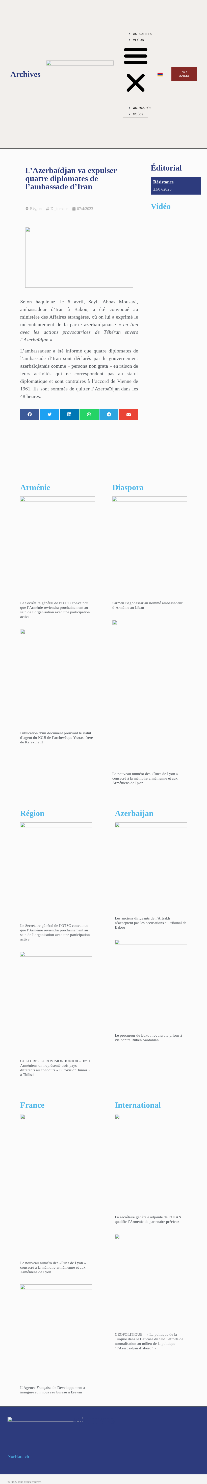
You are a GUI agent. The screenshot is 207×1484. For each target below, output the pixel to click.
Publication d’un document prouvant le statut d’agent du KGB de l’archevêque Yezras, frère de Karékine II (56, 737)
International (138, 1105)
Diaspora (128, 487)
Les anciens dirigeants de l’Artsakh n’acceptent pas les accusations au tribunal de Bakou (151, 922)
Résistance (163, 181)
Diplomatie (59, 208)
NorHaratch (18, 1456)
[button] (135, 70)
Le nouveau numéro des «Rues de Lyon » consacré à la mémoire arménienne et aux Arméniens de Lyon (145, 778)
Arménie (35, 487)
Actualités (142, 34)
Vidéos (138, 40)
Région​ (32, 813)
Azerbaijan (134, 813)
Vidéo (161, 206)
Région (36, 208)
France (32, 1105)
